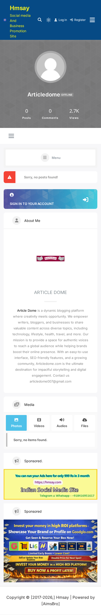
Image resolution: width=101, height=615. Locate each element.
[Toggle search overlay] (40, 20)
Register (80, 20)
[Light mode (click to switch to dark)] (48, 20)
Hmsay (19, 8)
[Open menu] (92, 20)
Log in (63, 20)
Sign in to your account (32, 204)
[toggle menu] (11, 136)
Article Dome (27, 310)
